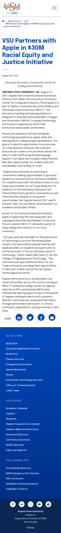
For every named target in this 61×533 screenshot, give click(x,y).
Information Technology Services (24, 380)
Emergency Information (19, 364)
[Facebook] (12, 504)
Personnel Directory (17, 434)
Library (9, 375)
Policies (30, 528)
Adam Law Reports (16, 450)
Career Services (15, 359)
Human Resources (16, 369)
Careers (10, 413)
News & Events (14, 21)
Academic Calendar (17, 408)
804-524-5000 (30, 522)
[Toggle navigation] (54, 8)
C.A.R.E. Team (12, 390)
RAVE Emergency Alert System (22, 473)
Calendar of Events (17, 489)
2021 (26, 21)
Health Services (15, 445)
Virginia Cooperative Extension (23, 424)
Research (11, 419)
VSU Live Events (14, 478)
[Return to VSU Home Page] (3, 21)
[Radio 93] (48, 504)
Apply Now (11, 343)
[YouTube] (39, 504)
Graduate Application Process (23, 349)
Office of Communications (21, 385)
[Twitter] (30, 504)
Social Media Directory (18, 468)
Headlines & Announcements (22, 484)
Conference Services (18, 440)
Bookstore (12, 354)
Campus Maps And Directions (22, 429)
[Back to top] (56, 522)
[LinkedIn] (21, 504)
